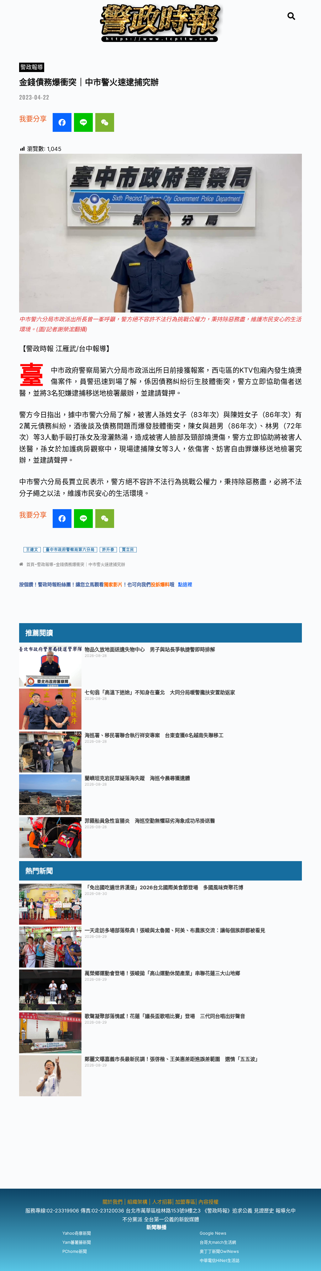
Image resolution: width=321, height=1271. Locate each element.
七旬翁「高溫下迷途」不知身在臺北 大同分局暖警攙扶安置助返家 (160, 692)
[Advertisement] (160, 1145)
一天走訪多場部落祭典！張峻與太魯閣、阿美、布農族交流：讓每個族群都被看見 (175, 930)
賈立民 (128, 549)
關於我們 (113, 1202)
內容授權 (208, 1202)
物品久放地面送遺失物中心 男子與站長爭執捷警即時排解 (150, 649)
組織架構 (137, 1202)
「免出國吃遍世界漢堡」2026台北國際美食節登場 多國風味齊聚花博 (164, 887)
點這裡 (185, 584)
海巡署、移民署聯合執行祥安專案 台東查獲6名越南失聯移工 (154, 735)
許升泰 (108, 549)
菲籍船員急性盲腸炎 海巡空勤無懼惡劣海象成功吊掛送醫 (150, 821)
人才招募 (162, 1202)
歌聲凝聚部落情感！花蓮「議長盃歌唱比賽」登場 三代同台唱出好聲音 (165, 1016)
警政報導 (31, 67)
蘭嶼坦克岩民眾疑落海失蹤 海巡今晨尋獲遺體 (137, 778)
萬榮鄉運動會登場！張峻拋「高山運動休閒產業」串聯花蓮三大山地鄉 (162, 973)
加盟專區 (185, 1202)
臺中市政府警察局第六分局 (70, 549)
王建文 (32, 549)
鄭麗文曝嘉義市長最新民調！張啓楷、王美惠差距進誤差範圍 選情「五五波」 (172, 1059)
